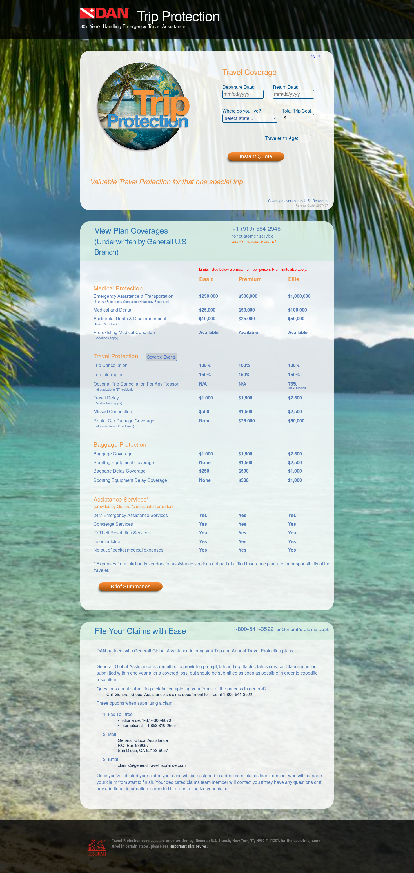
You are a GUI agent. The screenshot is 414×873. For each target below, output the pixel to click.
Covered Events (161, 357)
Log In (315, 55)
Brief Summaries (131, 586)
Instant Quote (256, 156)
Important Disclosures (188, 846)
